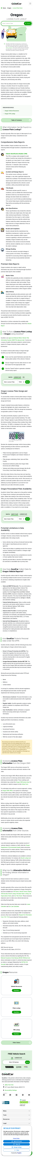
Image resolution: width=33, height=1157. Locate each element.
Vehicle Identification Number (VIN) (16, 153)
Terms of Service (9, 47)
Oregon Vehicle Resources (12, 110)
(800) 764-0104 (9, 1085)
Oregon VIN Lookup (10, 113)
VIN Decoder (4, 893)
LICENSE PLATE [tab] (18, 1057)
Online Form (25, 784)
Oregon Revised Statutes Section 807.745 (15, 661)
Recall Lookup (12, 893)
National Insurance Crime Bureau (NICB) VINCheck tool (15, 958)
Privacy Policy (16, 1138)
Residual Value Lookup (22, 893)
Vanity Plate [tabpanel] (14, 514)
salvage (23, 598)
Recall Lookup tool (26, 858)
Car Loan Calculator (14, 906)
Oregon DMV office (7, 790)
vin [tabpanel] (23, 377)
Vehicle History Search (25, 891)
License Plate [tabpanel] (17, 377)
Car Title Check (18, 896)
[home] (15, 3)
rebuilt (28, 598)
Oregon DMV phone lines (22, 782)
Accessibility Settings (11, 1090)
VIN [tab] (12, 1057)
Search (28, 23)
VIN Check (16, 891)
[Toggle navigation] (30, 3)
